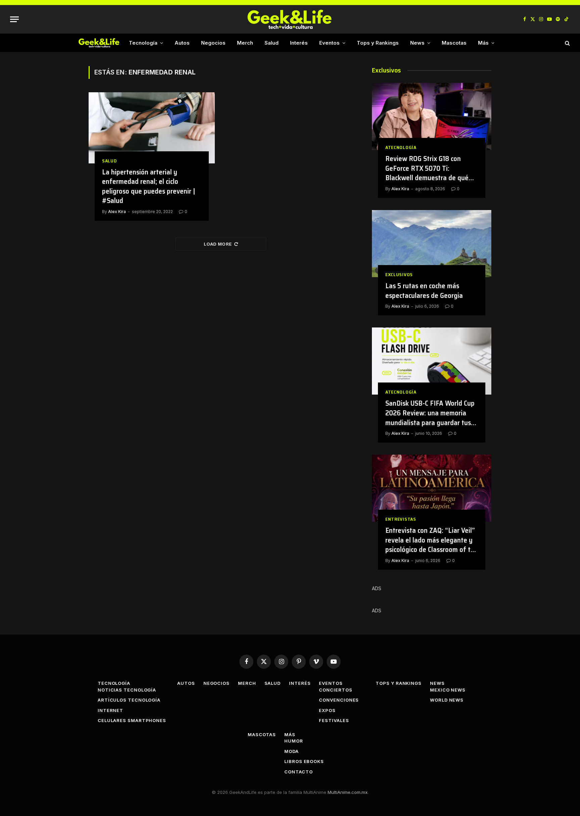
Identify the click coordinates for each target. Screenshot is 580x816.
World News (447, 700)
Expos (327, 710)
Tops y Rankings (378, 43)
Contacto (298, 771)
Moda (291, 751)
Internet (110, 710)
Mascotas (454, 43)
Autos (182, 43)
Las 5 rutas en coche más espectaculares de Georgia (424, 290)
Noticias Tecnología (127, 690)
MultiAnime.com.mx (348, 792)
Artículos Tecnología (129, 700)
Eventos (329, 43)
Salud (271, 43)
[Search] (567, 42)
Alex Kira (117, 211)
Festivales (334, 720)
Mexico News (448, 690)
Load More (218, 244)
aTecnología (401, 147)
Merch (245, 43)
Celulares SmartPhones (132, 720)
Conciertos (335, 690)
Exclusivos (399, 274)
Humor (293, 741)
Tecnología (143, 43)
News (417, 43)
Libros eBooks (304, 761)
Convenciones (339, 700)
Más (483, 43)
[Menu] (14, 19)
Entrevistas (400, 519)
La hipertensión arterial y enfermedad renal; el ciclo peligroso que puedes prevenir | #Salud (148, 186)
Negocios (213, 43)
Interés (299, 43)
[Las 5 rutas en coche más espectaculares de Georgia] (431, 243)
